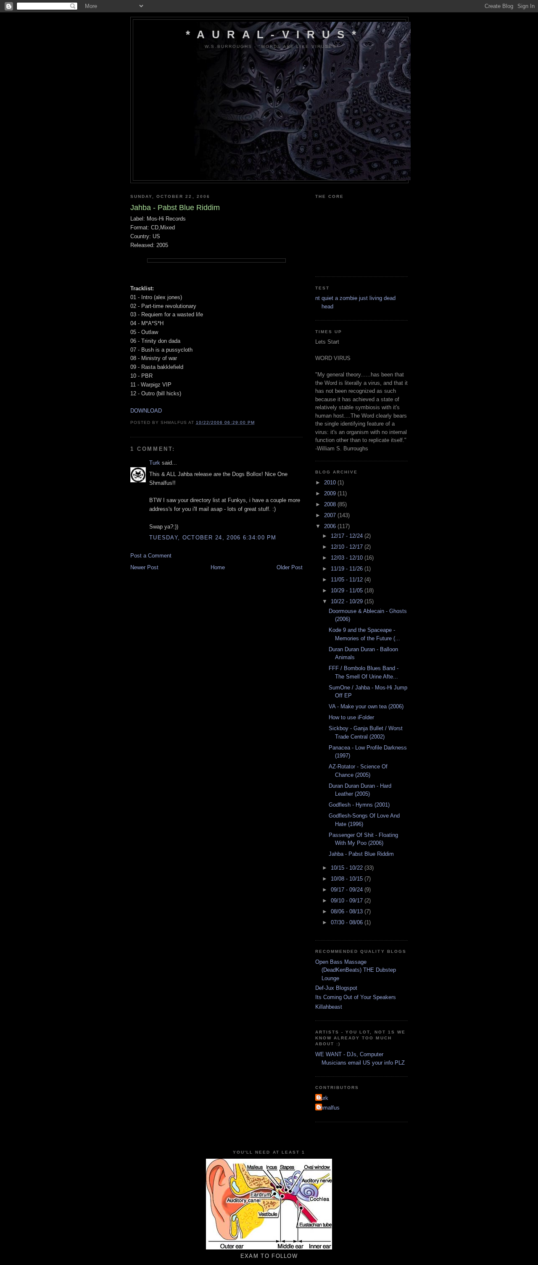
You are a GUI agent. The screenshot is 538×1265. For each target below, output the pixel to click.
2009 (331, 493)
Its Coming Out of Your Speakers (355, 997)
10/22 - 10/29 (347, 601)
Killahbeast (328, 1007)
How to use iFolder (351, 717)
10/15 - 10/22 (347, 868)
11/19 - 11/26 (347, 568)
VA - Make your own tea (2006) (366, 706)
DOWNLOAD (146, 411)
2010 (331, 482)
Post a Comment (150, 555)
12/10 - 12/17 (347, 547)
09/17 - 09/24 (347, 889)
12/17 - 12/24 (347, 536)
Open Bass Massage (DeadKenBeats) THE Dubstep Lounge (355, 970)
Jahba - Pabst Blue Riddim (361, 854)
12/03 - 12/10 (347, 558)
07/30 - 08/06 (347, 922)
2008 (331, 504)
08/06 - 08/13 (347, 911)
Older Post (290, 567)
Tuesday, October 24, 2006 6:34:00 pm (213, 537)
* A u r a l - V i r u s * (272, 34)
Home (218, 567)
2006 (331, 526)
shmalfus (328, 1108)
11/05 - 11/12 (347, 579)
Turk (154, 463)
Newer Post (144, 567)
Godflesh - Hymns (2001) (359, 805)
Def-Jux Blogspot (336, 988)
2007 (331, 515)
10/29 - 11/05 (347, 590)
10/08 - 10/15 (347, 879)
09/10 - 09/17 (347, 900)
